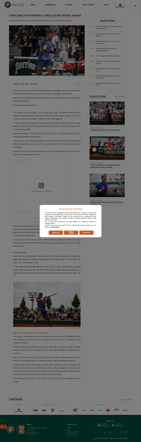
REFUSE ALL (55, 232)
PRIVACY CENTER (71, 232)
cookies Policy (55, 227)
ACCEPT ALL (86, 232)
